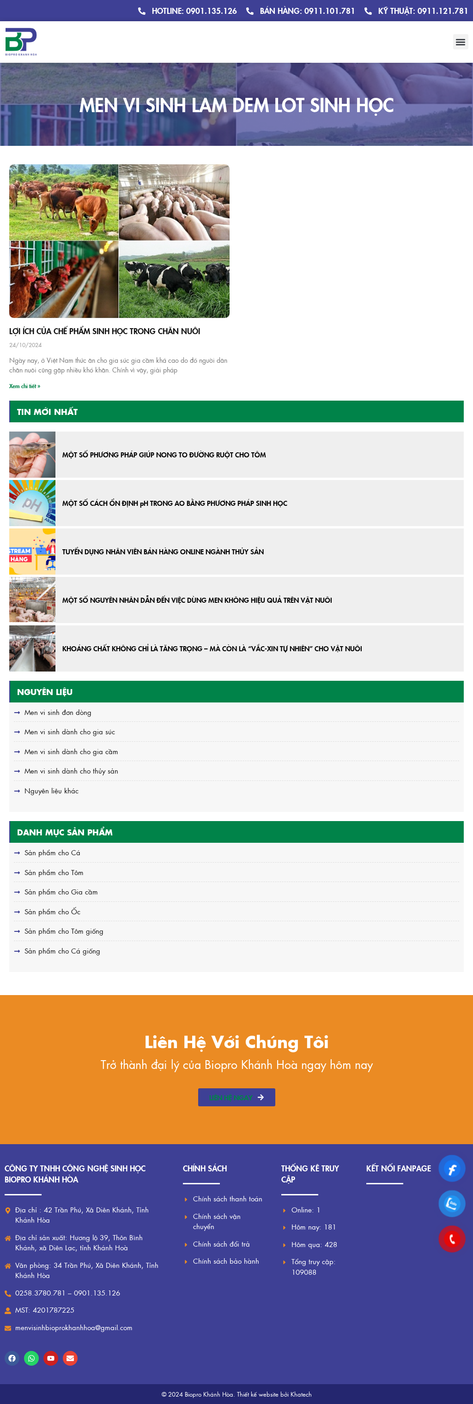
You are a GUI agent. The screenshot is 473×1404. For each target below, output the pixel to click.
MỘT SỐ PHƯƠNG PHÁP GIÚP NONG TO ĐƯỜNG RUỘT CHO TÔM (164, 454)
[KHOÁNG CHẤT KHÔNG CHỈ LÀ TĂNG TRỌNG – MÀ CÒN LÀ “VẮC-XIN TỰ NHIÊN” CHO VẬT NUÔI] (32, 648)
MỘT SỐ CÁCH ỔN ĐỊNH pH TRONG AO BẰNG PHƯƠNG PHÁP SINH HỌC (174, 503)
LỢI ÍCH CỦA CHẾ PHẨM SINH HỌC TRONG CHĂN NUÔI (104, 330)
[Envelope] (70, 1358)
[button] (460, 41)
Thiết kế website (258, 1394)
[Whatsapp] (31, 1358)
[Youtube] (50, 1358)
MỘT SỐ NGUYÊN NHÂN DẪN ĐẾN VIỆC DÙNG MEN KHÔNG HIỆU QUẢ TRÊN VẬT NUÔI (197, 600)
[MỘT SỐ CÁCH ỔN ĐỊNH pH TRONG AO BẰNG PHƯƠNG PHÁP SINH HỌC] (32, 503)
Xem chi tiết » (24, 386)
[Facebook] (12, 1358)
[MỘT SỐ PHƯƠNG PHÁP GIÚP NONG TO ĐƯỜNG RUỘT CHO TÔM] (32, 455)
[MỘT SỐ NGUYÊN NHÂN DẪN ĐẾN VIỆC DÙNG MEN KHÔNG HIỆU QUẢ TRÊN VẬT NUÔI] (32, 600)
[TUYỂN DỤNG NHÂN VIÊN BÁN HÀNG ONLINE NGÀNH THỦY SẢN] (32, 551)
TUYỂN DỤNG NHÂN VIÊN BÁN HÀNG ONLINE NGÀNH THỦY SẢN (163, 551)
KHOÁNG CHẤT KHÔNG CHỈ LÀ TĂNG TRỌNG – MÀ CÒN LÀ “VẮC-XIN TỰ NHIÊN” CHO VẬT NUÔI (212, 648)
